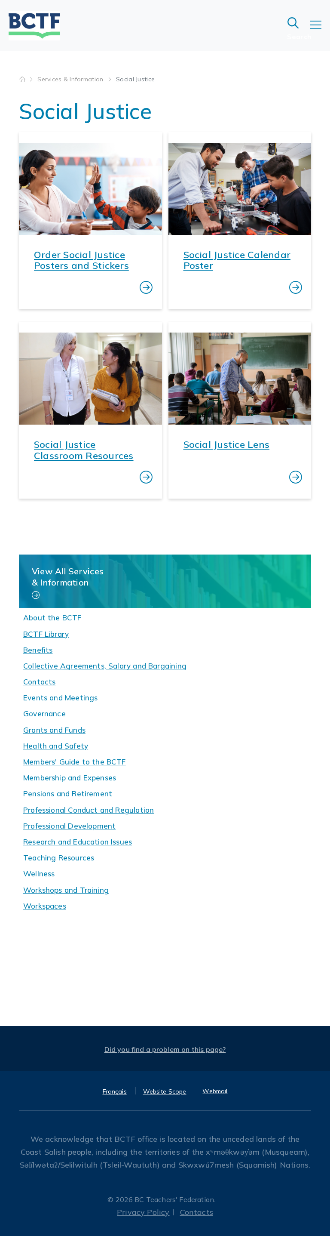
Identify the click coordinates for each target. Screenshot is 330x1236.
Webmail (214, 1091)
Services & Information (71, 79)
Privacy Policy (143, 1212)
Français (115, 1091)
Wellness (39, 873)
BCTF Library (46, 633)
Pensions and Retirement (67, 793)
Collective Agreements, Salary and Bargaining (104, 665)
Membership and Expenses (69, 777)
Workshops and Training (66, 889)
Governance (44, 713)
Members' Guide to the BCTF (74, 761)
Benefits (37, 649)
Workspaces (44, 905)
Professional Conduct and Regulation (88, 809)
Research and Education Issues (77, 841)
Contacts (39, 681)
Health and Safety (55, 745)
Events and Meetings (60, 697)
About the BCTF (52, 617)
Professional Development (69, 825)
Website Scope (164, 1091)
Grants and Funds (54, 729)
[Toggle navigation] (320, 31)
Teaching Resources (58, 857)
